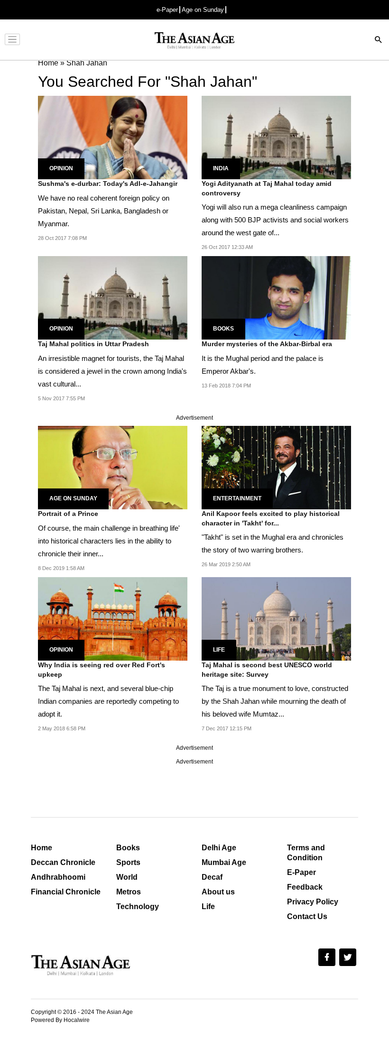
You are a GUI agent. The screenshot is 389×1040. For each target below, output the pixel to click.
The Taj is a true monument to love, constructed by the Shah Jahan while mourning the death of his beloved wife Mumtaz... (275, 701)
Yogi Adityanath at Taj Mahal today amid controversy (267, 188)
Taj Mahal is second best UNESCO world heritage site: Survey (267, 669)
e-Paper (167, 9)
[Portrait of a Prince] (112, 467)
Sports (128, 862)
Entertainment (237, 498)
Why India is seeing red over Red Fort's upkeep (101, 669)
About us (218, 892)
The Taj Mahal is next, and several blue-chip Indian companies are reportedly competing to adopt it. (108, 701)
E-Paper (301, 872)
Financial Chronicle (66, 892)
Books (223, 328)
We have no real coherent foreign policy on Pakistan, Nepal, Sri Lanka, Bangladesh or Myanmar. (103, 211)
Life (219, 649)
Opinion (61, 168)
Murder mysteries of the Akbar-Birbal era (267, 344)
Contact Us (307, 916)
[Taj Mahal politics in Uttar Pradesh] (112, 297)
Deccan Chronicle (63, 862)
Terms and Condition (306, 853)
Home (41, 848)
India (221, 168)
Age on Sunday (203, 9)
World (127, 877)
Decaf (212, 877)
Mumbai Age (224, 862)
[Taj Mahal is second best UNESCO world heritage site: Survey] (276, 618)
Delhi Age (219, 848)
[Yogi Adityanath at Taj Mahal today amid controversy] (276, 137)
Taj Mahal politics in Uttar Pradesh (93, 344)
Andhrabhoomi (58, 877)
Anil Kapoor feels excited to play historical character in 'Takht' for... (271, 518)
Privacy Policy (312, 902)
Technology (137, 906)
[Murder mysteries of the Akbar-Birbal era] (276, 297)
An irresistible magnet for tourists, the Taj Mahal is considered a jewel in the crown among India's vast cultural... (112, 371)
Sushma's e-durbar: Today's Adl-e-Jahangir (107, 183)
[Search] (378, 40)
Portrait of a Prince (68, 513)
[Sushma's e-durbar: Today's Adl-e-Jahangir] (112, 137)
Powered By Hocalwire (60, 1020)
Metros (128, 892)
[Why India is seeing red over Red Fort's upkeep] (112, 618)
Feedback (305, 887)
